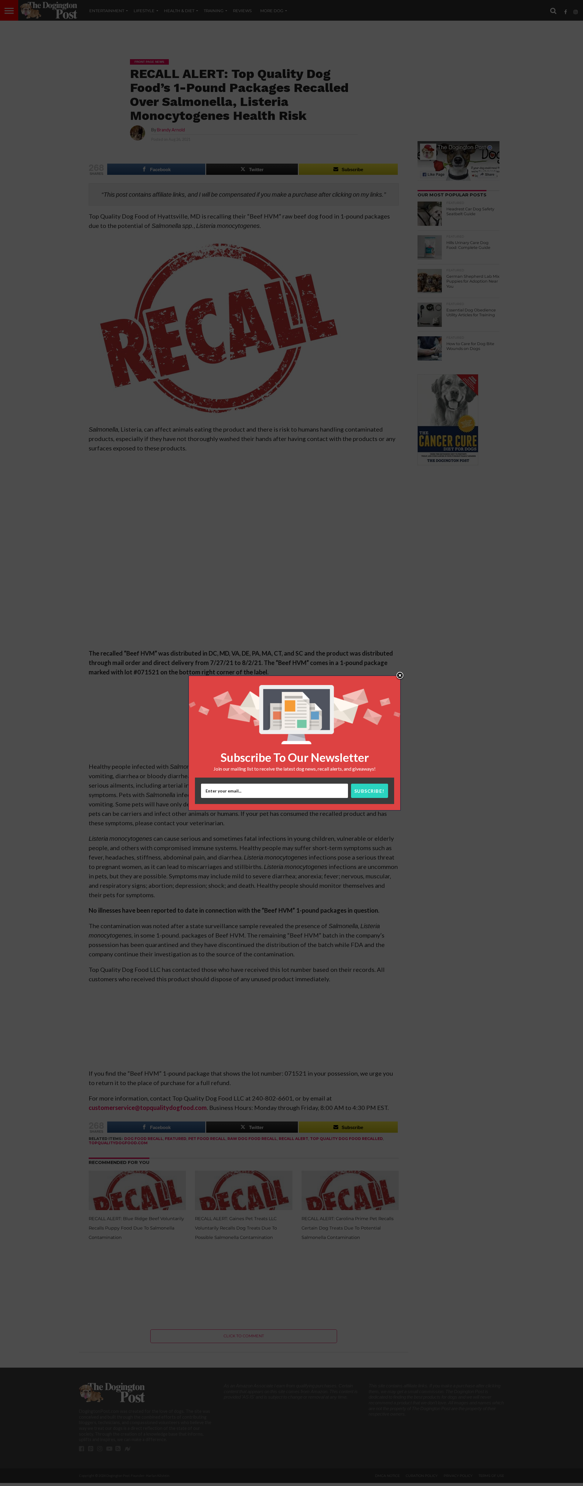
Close (399, 675)
